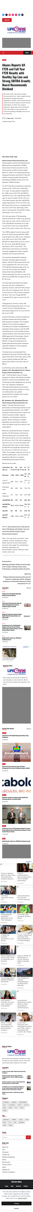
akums (15, 538)
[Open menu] (3, 53)
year (13, 552)
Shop (4, 1167)
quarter (15, 549)
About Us (5, 1147)
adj (11, 538)
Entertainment (23, 1102)
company (14, 1119)
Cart (3, 1149)
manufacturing (23, 545)
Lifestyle (26, 1105)
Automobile (6, 1102)
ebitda (4, 543)
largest (14, 545)
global (21, 1119)
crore (7, 538)
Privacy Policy (6, 1164)
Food (3, 601)
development (19, 540)
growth (24, 543)
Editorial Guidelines (8, 1157)
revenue (4, 552)
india (10, 545)
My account (6, 1162)
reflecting (21, 549)
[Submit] (28, 1137)
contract (11, 540)
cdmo (26, 538)
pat (18, 547)
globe (26, 1119)
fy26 (19, 543)
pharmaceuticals (7, 549)
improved (5, 545)
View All (29, 588)
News (4, 1107)
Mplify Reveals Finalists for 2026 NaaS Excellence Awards (11, 638)
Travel (3, 623)
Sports (10, 1107)
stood (9, 552)
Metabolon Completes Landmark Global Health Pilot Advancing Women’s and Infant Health (12, 615)
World (10, 1125)
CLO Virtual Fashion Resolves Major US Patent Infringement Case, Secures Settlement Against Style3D (11, 604)
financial (9, 543)
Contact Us (5, 1154)
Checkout (5, 1152)
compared (5, 540)
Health (4, 59)
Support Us (6, 1169)
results (26, 549)
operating (5, 547)
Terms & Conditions (8, 1172)
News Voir (10, 118)
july (9, 1122)
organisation (12, 547)
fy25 (16, 543)
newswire (21, 1122)
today (4, 1125)
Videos (5, 1110)
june (15, 1122)
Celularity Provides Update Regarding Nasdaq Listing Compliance (11, 594)
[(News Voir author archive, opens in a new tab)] (3, 119)
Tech (3, 635)
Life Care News (16, 1181)
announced (20, 538)
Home (4, 1159)
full (13, 543)
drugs (25, 540)
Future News (11, 1105)
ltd (18, 545)
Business (14, 1102)
